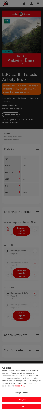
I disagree (21, 400)
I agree (21, 406)
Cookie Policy (20, 386)
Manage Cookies (21, 393)
